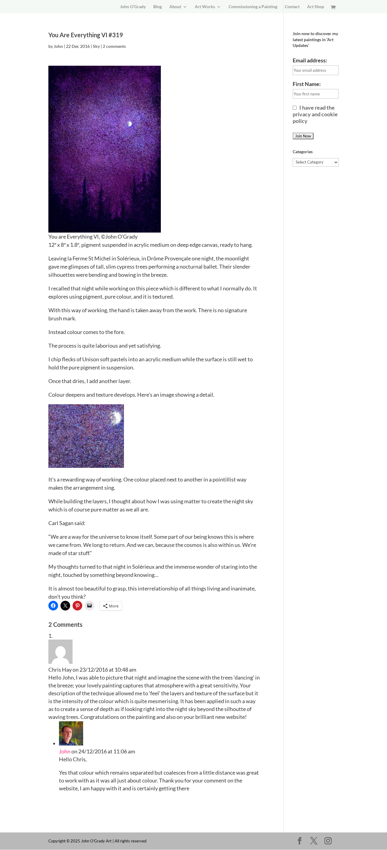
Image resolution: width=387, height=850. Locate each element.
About (175, 7)
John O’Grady (133, 7)
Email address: (310, 60)
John (58, 46)
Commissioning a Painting (253, 7)
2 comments (114, 46)
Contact (292, 7)
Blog (157, 7)
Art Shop (315, 7)
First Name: (307, 84)
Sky (96, 46)
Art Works (205, 7)
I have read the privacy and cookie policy (315, 114)
